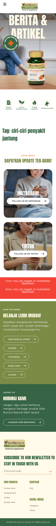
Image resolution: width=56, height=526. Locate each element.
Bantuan (34, 482)
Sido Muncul (11, 482)
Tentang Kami (10, 493)
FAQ (31, 488)
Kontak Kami (9, 502)
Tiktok (32, 510)
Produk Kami (9, 488)
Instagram (34, 506)
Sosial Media (37, 499)
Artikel (7, 498)
